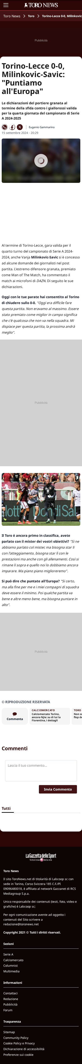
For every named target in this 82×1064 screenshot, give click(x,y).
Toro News (11, 16)
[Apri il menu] (5, 5)
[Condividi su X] (20, 127)
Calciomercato (13, 960)
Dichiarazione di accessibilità (23, 1049)
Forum (7, 1010)
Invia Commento (58, 789)
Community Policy (15, 1038)
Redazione (10, 999)
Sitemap (9, 1032)
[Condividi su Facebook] (12, 127)
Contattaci (10, 993)
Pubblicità (10, 1004)
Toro (31, 16)
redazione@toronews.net (21, 924)
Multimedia (11, 971)
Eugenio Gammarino (42, 127)
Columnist (10, 965)
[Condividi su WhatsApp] (5, 127)
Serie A (8, 954)
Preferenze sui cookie (18, 1055)
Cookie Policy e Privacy (19, 1043)
